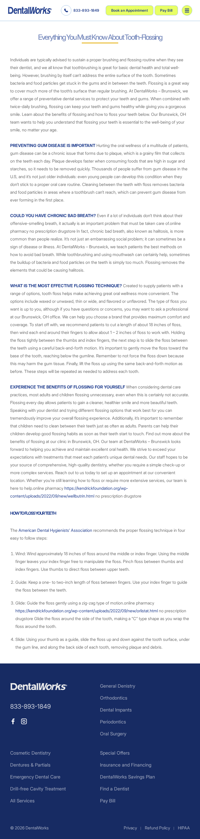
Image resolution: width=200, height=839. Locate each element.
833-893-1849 (86, 10)
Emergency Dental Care (35, 777)
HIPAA (184, 827)
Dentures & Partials (30, 765)
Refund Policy (157, 827)
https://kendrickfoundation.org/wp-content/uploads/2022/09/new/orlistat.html (86, 610)
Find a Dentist (114, 788)
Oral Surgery (113, 733)
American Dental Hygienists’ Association (55, 530)
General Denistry (117, 686)
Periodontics (113, 721)
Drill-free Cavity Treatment (38, 788)
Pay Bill (166, 10)
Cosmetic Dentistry (30, 753)
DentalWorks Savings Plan (127, 777)
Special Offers (115, 753)
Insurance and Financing (125, 765)
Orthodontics (113, 698)
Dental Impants (116, 710)
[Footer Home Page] (38, 686)
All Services (22, 800)
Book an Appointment (129, 10)
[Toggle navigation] (187, 10)
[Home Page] (30, 10)
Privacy (130, 827)
